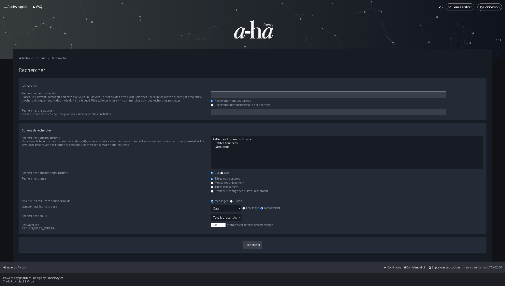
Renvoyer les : (31, 224)
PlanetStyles (55, 277)
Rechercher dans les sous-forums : (45, 172)
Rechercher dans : (34, 178)
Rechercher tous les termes (232, 100)
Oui (216, 172)
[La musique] (347, 147)
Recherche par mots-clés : (39, 93)
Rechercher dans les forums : (41, 137)
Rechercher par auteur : (38, 110)
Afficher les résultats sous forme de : (47, 201)
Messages (221, 201)
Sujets (237, 201)
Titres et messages (227, 178)
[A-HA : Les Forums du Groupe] (347, 139)
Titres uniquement (226, 186)
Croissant (252, 208)
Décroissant (272, 208)
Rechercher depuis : (35, 215)
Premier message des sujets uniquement (241, 191)
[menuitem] (37, 6)
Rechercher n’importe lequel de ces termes (242, 104)
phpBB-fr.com (27, 281)
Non (227, 172)
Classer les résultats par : (39, 206)
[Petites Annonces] (347, 143)
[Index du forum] (252, 29)
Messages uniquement (229, 182)
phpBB (23, 277)
